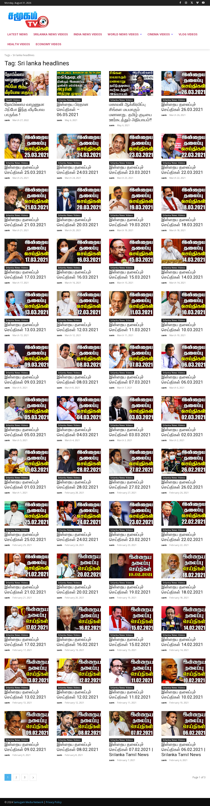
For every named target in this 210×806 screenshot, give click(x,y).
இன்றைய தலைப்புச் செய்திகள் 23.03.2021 (130, 170)
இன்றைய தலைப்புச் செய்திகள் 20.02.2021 (77, 590)
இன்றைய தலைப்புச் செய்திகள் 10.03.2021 (182, 327)
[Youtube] (203, 3)
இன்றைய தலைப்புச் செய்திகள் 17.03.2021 (25, 275)
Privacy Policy (54, 802)
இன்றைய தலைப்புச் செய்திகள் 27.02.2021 (130, 485)
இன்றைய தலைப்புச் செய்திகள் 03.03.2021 (130, 432)
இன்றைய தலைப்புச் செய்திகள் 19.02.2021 (130, 590)
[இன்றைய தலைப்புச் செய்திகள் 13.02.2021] (27, 670)
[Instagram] (186, 3)
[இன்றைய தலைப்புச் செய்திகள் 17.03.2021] (27, 251)
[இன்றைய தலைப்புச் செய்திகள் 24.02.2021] (79, 513)
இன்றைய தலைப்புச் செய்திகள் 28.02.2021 (77, 485)
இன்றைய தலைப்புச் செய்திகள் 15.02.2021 (130, 642)
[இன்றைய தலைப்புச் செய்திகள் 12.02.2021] (79, 670)
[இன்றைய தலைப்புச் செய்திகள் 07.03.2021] (131, 356)
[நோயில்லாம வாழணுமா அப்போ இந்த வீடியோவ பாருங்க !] (27, 83)
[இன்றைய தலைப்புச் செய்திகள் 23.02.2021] (131, 513)
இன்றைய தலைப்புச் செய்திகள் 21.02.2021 (25, 590)
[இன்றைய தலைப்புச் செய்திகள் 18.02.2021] (183, 565)
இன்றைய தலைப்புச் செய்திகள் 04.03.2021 (77, 432)
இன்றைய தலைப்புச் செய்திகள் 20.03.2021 (77, 222)
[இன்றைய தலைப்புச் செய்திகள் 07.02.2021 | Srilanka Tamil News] (131, 723)
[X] (191, 3)
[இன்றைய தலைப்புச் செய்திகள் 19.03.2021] (131, 198)
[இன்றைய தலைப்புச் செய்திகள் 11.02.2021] (131, 670)
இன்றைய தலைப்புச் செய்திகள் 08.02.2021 (77, 747)
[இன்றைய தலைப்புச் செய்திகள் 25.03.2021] (27, 146)
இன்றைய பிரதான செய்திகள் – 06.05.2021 (72, 109)
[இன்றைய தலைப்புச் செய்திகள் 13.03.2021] (27, 303)
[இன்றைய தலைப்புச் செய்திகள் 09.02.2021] (27, 723)
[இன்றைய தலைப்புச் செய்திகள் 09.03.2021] (27, 356)
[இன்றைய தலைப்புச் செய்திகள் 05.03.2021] (27, 408)
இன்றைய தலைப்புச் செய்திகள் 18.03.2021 (182, 222)
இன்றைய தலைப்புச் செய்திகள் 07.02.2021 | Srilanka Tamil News (131, 749)
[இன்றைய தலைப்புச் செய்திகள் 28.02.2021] (79, 461)
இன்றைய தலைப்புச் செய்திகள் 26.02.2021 (182, 485)
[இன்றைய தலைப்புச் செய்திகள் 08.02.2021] (79, 723)
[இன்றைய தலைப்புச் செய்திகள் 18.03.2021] (183, 198)
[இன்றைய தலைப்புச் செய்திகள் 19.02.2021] (131, 565)
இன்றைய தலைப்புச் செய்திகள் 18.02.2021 (182, 590)
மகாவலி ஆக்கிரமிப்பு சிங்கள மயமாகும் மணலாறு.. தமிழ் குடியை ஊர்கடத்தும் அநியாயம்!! (130, 112)
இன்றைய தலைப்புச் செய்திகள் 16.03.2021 (77, 275)
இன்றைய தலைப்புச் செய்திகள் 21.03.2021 (25, 222)
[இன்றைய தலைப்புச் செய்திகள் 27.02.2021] (131, 461)
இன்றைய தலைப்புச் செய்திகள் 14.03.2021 (182, 275)
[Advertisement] (101, 19)
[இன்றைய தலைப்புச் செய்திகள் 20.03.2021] (79, 198)
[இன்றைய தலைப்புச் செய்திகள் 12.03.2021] (79, 303)
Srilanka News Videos (69, 100)
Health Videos (13, 100)
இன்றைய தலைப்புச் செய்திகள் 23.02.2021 (130, 537)
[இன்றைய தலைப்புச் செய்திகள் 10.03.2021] (183, 303)
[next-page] (33, 777)
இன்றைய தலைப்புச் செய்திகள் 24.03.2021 (77, 170)
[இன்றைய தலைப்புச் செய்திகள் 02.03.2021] (183, 408)
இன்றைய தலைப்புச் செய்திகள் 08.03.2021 (77, 380)
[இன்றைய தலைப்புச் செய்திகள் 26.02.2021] (183, 461)
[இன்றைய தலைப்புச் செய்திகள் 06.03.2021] (183, 356)
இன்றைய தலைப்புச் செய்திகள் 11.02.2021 (130, 695)
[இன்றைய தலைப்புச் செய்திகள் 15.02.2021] (131, 618)
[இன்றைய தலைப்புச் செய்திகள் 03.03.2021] (131, 408)
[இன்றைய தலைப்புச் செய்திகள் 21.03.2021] (27, 198)
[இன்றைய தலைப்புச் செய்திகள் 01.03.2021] (27, 461)
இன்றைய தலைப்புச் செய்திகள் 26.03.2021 (182, 107)
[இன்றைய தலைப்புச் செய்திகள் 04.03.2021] (79, 408)
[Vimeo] (197, 3)
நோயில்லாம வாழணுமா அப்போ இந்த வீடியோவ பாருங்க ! (25, 109)
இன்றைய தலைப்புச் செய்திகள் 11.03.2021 (130, 327)
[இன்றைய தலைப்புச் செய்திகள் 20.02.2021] (79, 565)
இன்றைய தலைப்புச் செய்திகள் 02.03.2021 (182, 432)
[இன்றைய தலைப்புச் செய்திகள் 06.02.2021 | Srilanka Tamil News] (183, 723)
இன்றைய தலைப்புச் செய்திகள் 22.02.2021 (182, 537)
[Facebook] (180, 3)
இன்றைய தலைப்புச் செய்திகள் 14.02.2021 (182, 642)
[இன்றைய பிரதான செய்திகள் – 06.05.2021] (79, 83)
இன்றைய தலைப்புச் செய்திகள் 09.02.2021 (25, 747)
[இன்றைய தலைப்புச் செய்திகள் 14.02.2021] (183, 618)
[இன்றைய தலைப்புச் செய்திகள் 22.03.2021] (183, 146)
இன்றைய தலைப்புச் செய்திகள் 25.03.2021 (25, 170)
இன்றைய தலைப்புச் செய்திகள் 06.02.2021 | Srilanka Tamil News (183, 749)
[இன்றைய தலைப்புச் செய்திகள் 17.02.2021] (27, 618)
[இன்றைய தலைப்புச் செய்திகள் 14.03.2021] (183, 251)
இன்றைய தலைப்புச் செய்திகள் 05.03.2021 (25, 432)
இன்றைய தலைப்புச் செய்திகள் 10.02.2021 (182, 695)
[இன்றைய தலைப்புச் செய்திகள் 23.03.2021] (131, 146)
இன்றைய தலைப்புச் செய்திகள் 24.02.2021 (77, 537)
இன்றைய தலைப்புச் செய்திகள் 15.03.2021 (130, 275)
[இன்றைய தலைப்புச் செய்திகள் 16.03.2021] (79, 251)
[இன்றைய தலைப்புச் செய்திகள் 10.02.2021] (183, 670)
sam (7, 120)
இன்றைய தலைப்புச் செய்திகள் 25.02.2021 (25, 537)
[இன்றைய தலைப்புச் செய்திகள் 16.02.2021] (79, 618)
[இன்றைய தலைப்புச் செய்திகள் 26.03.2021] (183, 83)
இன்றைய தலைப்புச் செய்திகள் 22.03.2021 (182, 170)
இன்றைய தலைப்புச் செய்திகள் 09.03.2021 (25, 380)
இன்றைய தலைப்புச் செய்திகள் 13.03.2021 (25, 327)
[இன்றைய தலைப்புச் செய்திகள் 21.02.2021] (27, 565)
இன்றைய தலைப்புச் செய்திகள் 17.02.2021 (25, 642)
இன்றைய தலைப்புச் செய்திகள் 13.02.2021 (25, 695)
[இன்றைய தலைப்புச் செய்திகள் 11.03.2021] (131, 303)
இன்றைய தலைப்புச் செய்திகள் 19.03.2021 (130, 222)
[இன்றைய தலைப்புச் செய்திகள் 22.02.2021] (183, 513)
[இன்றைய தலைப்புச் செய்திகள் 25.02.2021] (27, 513)
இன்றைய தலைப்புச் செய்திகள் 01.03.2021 (25, 485)
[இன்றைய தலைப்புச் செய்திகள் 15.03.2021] (131, 251)
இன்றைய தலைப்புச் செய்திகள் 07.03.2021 (130, 380)
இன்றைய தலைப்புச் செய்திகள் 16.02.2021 (77, 642)
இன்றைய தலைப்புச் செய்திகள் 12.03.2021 (77, 327)
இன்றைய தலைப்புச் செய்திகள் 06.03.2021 (182, 380)
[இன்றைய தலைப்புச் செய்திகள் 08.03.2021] (79, 356)
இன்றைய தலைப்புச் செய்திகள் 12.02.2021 (77, 695)
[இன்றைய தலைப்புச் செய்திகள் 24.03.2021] (79, 146)
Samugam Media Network (28, 802)
